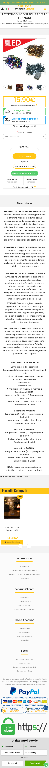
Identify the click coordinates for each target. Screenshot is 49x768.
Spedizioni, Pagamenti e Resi (24, 570)
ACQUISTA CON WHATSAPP (25, 173)
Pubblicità (32, 746)
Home (19, 21)
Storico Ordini (24, 632)
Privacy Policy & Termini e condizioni (24, 574)
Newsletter (24, 640)
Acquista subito (13, 542)
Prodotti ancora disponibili (24, 667)
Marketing (32, 752)
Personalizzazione (12, 752)
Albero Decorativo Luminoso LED (12, 528)
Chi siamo (24, 566)
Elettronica (27, 21)
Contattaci (24, 597)
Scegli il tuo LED (25, 132)
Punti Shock (24, 578)
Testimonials (24, 663)
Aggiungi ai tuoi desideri (12, 181)
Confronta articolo (32, 181)
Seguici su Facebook (24, 659)
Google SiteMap (24, 601)
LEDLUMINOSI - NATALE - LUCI (16, 476)
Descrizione (24, 203)
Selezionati (12, 763)
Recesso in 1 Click (24, 671)
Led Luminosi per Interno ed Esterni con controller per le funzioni (25, 25)
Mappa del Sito (24, 605)
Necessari (9, 746)
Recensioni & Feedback (25, 609)
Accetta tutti (35, 763)
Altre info (24, 757)
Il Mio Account (24, 628)
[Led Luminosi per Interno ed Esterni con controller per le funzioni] (24, 60)
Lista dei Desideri (24, 636)
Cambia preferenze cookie (14, 679)
